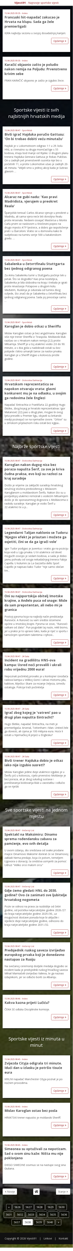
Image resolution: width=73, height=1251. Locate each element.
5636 (64, 1214)
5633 (31, 1214)
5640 (50, 1222)
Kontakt (63, 1238)
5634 (42, 1214)
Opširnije (59, 41)
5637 (17, 1222)
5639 (39, 1222)
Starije (62, 1191)
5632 (20, 1214)
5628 (40, 1207)
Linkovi (48, 1238)
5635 (53, 1214)
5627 (29, 1207)
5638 (28, 1222)
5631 (9, 1214)
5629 (51, 1207)
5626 (18, 1207)
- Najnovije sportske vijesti (36, 2)
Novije (10, 1191)
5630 (62, 1207)
